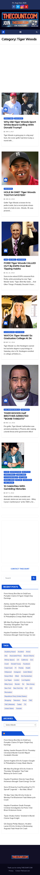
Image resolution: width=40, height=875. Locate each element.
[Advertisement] (20, 65)
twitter (19, 704)
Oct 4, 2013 (10, 493)
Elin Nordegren (9, 332)
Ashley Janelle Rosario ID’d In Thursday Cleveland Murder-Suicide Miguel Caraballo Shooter (19, 606)
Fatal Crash (8, 668)
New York (8, 688)
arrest (28, 652)
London (16, 680)
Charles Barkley (9, 474)
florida (21, 668)
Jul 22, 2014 (10, 273)
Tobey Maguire (8, 482)
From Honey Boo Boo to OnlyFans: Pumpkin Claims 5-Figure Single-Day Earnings (18, 596)
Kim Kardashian (26, 676)
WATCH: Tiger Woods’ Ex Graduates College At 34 (18, 337)
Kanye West (9, 676)
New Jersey (30, 684)
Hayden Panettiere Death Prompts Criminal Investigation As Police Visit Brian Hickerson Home (18, 808)
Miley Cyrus (8, 684)
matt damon (22, 477)
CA (18, 660)
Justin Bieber (27, 672)
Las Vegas (8, 680)
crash (7, 664)
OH (31, 688)
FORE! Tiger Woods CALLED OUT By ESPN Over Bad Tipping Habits (20, 266)
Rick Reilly (12, 259)
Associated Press (15, 656)
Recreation (8, 692)
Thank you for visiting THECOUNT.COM (20, 867)
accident (21, 652)
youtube (19, 708)
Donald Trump (8, 118)
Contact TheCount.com (22, 871)
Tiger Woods (19, 118)
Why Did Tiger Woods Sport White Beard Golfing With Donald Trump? (20, 124)
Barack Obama (29, 656)
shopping (8, 700)
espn (5, 259)
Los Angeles (26, 680)
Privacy (11, 871)
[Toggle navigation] (20, 32)
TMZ (30, 700)
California (24, 660)
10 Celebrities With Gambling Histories (15, 487)
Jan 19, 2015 (10, 199)
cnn (31, 660)
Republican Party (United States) (16, 696)
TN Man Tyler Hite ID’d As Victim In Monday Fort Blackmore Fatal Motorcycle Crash (20, 797)
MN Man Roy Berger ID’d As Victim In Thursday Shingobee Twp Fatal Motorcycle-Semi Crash (18, 624)
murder (17, 684)
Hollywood (8, 672)
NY (26, 688)
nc (23, 684)
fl (15, 668)
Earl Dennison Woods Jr (11, 409)
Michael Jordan (9, 480)
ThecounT (19, 480)
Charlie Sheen (21, 474)
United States (9, 708)
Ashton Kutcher (16, 471)
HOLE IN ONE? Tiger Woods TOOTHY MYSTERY (20, 193)
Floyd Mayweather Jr (10, 477)
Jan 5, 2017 (10, 131)
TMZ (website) (10, 704)
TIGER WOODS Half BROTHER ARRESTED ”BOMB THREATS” (16, 416)
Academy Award (10, 652)
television (16, 700)
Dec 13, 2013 (10, 423)
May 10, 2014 (10, 342)
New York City (18, 688)
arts (6, 656)
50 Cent (6, 471)
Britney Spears (10, 660)
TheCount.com (13, 733)
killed (17, 676)
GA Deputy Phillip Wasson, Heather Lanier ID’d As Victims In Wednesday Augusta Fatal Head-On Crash (18, 826)
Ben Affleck (26, 471)
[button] (37, 32)
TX (25, 704)
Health (28, 668)
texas (24, 700)
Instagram (17, 672)
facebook (26, 664)
